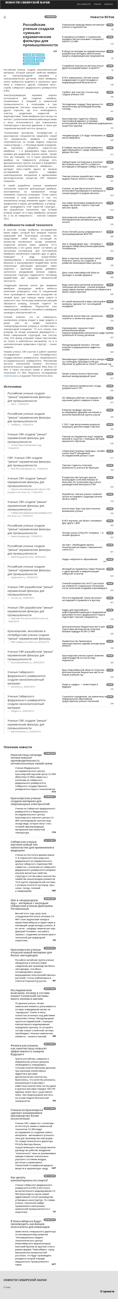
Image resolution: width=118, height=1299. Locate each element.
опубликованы (11, 375)
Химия (40, 60)
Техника (40, 58)
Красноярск (29, 60)
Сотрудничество (31, 64)
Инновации (29, 58)
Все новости (84, 4)
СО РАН (27, 54)
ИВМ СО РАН (38, 54)
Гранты (97, 4)
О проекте (107, 1291)
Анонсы (108, 4)
